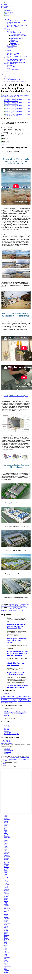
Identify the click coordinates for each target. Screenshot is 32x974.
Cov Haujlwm (7, 50)
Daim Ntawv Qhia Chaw (22, 757)
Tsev (5, 17)
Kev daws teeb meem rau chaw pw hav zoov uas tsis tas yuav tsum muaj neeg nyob (17, 653)
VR (5, 28)
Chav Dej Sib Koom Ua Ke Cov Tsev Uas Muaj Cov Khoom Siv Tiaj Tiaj (16, 626)
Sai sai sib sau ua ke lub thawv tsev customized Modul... (17, 686)
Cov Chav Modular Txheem (18, 34)
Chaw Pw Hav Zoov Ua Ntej (18, 38)
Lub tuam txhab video (13, 53)
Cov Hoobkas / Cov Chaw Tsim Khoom (17, 20)
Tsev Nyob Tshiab (12, 46)
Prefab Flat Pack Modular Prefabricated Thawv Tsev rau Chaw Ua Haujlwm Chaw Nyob (15, 605)
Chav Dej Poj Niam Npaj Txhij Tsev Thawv (15, 664)
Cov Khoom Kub (10, 757)
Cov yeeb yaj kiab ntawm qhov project (17, 56)
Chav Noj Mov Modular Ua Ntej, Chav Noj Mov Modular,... (16, 640)
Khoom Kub (10, 31)
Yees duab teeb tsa (12, 54)
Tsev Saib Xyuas (15, 44)
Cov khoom (7, 29)
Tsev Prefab (10, 47)
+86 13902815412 (5, 5)
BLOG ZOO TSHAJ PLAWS (9, 759)
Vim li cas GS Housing (13, 26)
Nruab (9, 68)
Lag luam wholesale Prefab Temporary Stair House (16, 673)
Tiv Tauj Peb (7, 71)
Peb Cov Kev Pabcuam (10, 63)
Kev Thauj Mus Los (12, 66)
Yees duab (6, 51)
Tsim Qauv (10, 65)
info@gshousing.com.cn (7, 6)
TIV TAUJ (3, 144)
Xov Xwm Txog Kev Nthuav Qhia (16, 62)
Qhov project (7, 728)
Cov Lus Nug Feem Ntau (13, 69)
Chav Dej (13, 40)
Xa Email (3, 763)
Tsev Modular (10, 49)
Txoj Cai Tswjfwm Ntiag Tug (11, 734)
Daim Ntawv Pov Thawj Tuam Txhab (17, 25)
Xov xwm (6, 57)
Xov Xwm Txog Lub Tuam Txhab (16, 59)
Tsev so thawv (14, 41)
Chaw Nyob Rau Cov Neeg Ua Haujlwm (15, 81)
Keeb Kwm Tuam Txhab (13, 22)
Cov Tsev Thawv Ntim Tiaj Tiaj (15, 32)
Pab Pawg (9, 23)
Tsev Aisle (13, 43)
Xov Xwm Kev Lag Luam (14, 60)
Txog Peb (6, 19)
